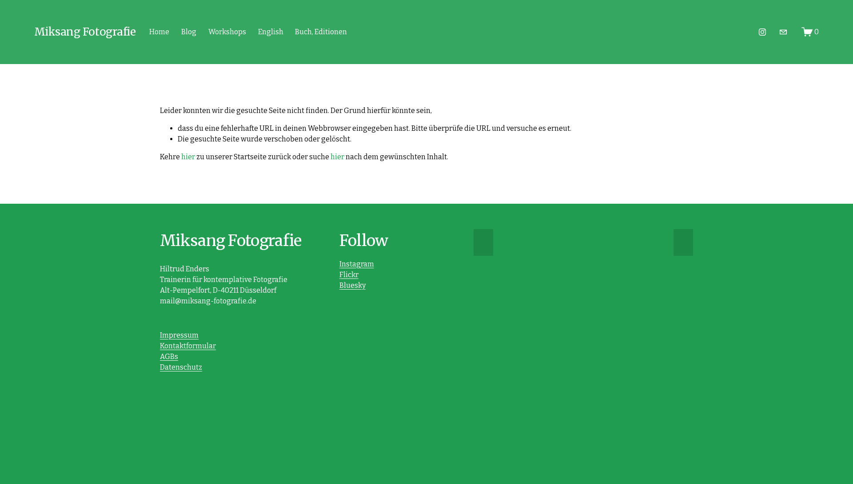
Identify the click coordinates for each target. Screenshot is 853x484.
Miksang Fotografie (85, 32)
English (270, 32)
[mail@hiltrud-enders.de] (783, 32)
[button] (483, 242)
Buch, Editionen (321, 32)
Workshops (227, 32)
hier (188, 157)
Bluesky (352, 285)
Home (159, 32)
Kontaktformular (188, 346)
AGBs (169, 356)
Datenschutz (181, 367)
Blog (188, 32)
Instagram (356, 264)
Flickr (349, 274)
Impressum (179, 335)
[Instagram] (762, 32)
